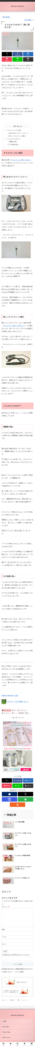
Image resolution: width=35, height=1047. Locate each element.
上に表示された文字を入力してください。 (16, 955)
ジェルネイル (7, 710)
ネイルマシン (7, 713)
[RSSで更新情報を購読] (17, 804)
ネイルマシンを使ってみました (14, 325)
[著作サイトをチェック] (9, 794)
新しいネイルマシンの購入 (17, 136)
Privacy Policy (6, 1032)
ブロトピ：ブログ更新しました (18, 701)
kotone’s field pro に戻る (10, 695)
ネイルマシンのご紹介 (14, 130)
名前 (3, 929)
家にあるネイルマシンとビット (18, 133)
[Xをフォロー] (25, 794)
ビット (15, 713)
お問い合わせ (6, 1037)
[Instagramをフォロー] (9, 799)
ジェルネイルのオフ (14, 139)
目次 (14, 126)
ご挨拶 (4, 1021)
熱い (28, 713)
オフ (15, 710)
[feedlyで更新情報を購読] (25, 799)
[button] (28, 59)
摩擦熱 (22, 713)
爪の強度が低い (14, 144)
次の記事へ (28, 20)
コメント (6, 907)
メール (4, 937)
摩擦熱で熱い (13, 141)
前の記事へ (7, 17)
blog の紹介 (5, 1026)
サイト (4, 944)
